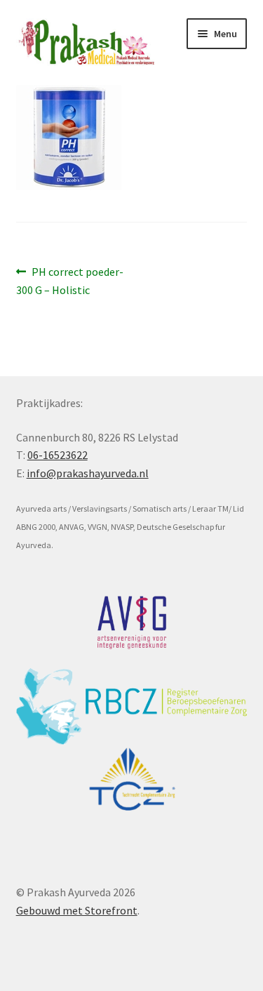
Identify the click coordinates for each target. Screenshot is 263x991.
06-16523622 (57, 455)
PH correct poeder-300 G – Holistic (70, 280)
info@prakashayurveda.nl (88, 473)
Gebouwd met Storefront (76, 910)
